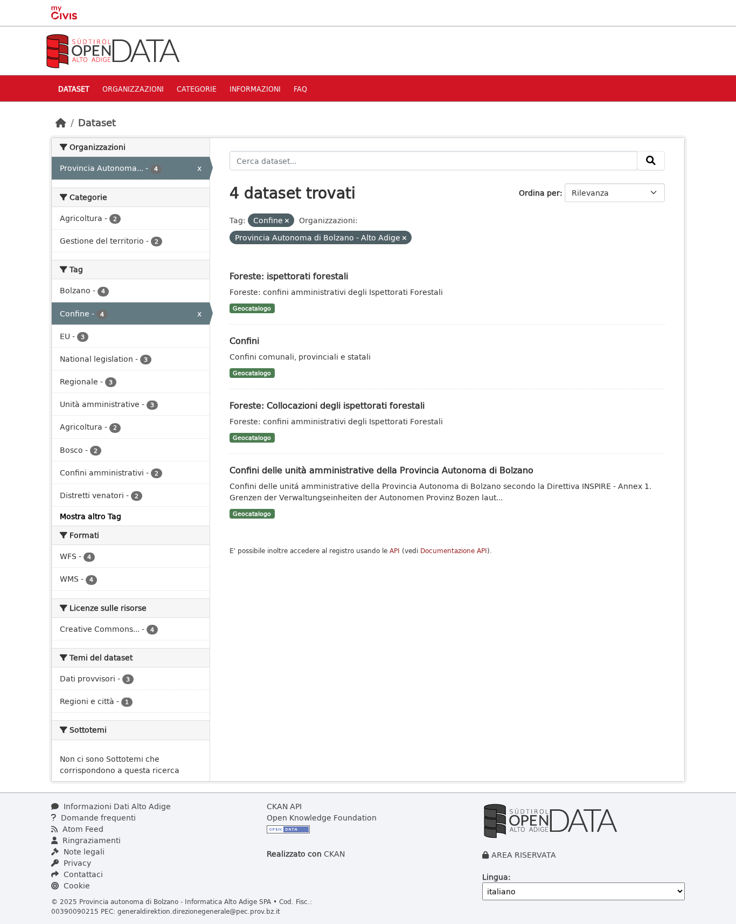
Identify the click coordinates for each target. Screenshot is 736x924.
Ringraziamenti (90, 840)
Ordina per (539, 192)
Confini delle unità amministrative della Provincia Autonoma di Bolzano (381, 470)
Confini (244, 340)
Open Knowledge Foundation (322, 817)
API (395, 551)
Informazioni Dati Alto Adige (116, 806)
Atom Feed (81, 829)
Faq (300, 88)
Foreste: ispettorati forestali (289, 275)
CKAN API (284, 806)
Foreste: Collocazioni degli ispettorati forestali (327, 405)
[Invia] (651, 160)
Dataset (73, 88)
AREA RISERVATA (523, 854)
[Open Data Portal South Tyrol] (112, 50)
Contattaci (82, 874)
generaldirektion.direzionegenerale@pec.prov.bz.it (198, 911)
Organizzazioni (133, 88)
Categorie (197, 88)
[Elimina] (287, 220)
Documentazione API (453, 551)
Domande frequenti (97, 817)
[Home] (60, 122)
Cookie (75, 885)
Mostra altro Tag (90, 516)
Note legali (83, 851)
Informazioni (255, 88)
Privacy (76, 862)
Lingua (495, 876)
